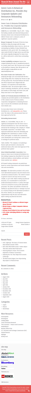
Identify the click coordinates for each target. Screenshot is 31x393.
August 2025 (6, 297)
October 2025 (6, 293)
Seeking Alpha (5, 320)
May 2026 (5, 283)
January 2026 (6, 287)
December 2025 (7, 289)
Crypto (4, 305)
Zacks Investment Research (8, 322)
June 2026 (5, 281)
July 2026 (5, 279)
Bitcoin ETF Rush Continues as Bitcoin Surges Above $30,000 (7, 224)
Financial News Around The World (14, 1)
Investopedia (4, 316)
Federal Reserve (5, 332)
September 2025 (7, 295)
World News (9, 218)
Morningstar (4, 318)
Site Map (3, 349)
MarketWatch (4, 326)
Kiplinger (3, 334)
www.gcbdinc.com (18, 111)
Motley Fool (4, 336)
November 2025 (7, 291)
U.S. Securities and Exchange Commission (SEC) (14, 330)
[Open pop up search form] (28, 390)
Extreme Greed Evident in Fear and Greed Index (16, 210)
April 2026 (5, 285)
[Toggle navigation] (28, 2)
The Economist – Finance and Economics (12, 324)
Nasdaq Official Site (6, 328)
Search (3, 231)
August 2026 (6, 277)
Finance (4, 218)
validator (14, 160)
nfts (11, 19)
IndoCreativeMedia (21, 391)
